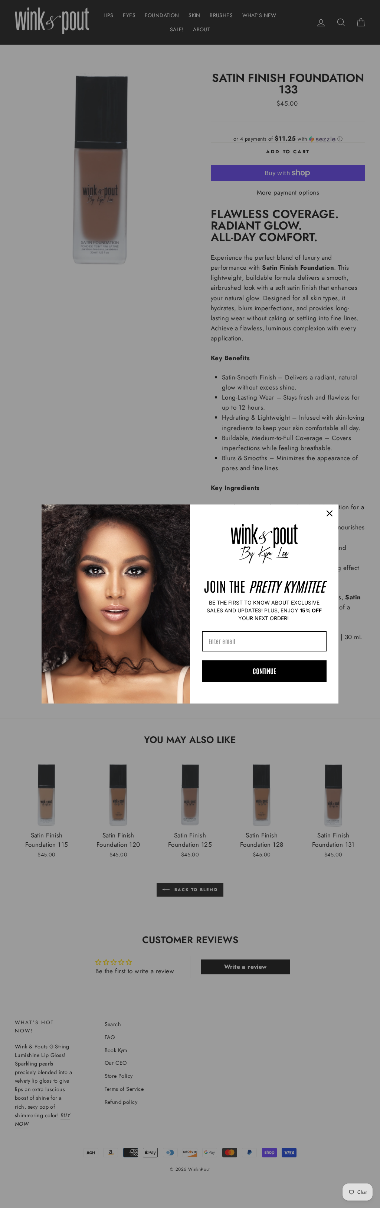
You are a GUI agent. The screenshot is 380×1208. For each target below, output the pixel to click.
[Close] (329, 513)
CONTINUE (264, 670)
